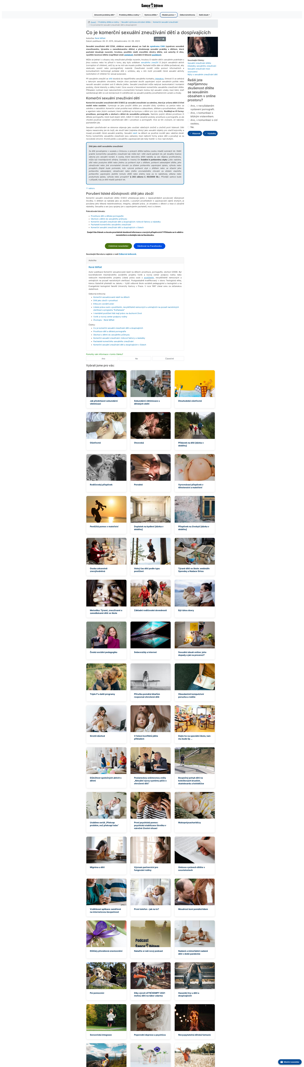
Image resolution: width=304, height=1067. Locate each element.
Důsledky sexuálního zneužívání (202, 66)
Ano (103, 359)
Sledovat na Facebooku (149, 246)
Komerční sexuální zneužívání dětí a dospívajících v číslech (117, 227)
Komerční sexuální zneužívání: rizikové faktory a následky (119, 338)
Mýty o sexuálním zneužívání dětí (203, 74)
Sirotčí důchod (97, 736)
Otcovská (139, 443)
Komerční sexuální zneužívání (165, 22)
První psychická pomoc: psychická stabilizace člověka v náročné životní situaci (150, 825)
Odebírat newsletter (118, 246)
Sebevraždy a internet (145, 652)
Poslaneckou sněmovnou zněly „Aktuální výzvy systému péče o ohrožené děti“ (150, 781)
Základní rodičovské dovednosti (150, 610)
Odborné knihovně (127, 254)
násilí (135, 133)
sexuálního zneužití (149, 62)
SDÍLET (158, 39)
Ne (136, 359)
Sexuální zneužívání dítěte (199, 63)
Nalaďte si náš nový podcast (148, 951)
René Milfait (100, 38)
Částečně (169, 359)
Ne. (192, 127)
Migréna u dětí (97, 867)
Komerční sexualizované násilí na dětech (111, 297)
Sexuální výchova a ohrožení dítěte (136, 22)
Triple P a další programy (102, 694)
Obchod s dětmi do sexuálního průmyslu (109, 219)
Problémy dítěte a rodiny (108, 22)
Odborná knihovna (187, 15)
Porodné (138, 484)
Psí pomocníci (97, 993)
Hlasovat (196, 133)
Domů (93, 22)
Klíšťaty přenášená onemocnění (106, 951)
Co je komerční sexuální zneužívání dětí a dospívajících (118, 328)
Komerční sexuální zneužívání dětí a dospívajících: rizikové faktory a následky (126, 222)
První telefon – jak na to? (146, 909)
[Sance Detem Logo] (152, 5)
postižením (149, 277)
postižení (156, 55)
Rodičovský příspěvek (101, 484)
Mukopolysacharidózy (189, 822)
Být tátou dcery (186, 610)
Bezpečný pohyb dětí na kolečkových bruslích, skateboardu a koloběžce (191, 781)
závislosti (128, 55)
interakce (159, 78)
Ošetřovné (95, 443)
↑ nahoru (90, 188)
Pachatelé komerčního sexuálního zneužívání (111, 224)
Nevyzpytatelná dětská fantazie (194, 1035)
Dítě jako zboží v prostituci (105, 300)
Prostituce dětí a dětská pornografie (107, 216)
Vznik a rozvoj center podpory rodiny (110, 316)
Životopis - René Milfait (103, 320)
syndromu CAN (157, 46)
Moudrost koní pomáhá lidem (193, 909)
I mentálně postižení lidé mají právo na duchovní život (117, 313)
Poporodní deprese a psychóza (150, 1035)
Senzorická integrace (101, 1035)
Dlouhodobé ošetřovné (190, 401)
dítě (110, 78)
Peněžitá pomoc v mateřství (104, 526)
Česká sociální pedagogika (103, 652)
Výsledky (211, 133)
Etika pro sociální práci (103, 304)
